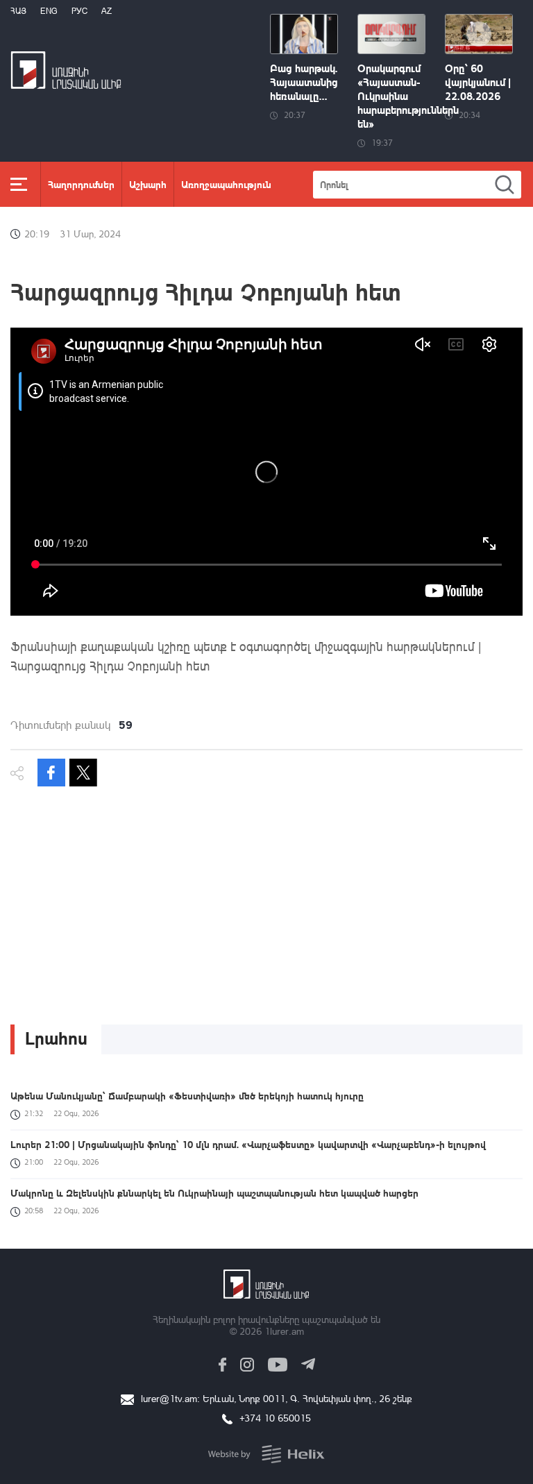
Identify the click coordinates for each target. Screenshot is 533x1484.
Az (106, 11)
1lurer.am (284, 1331)
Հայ (18, 11)
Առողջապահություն (226, 184)
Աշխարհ (148, 184)
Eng (49, 11)
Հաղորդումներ (81, 184)
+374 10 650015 (275, 1418)
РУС (79, 11)
